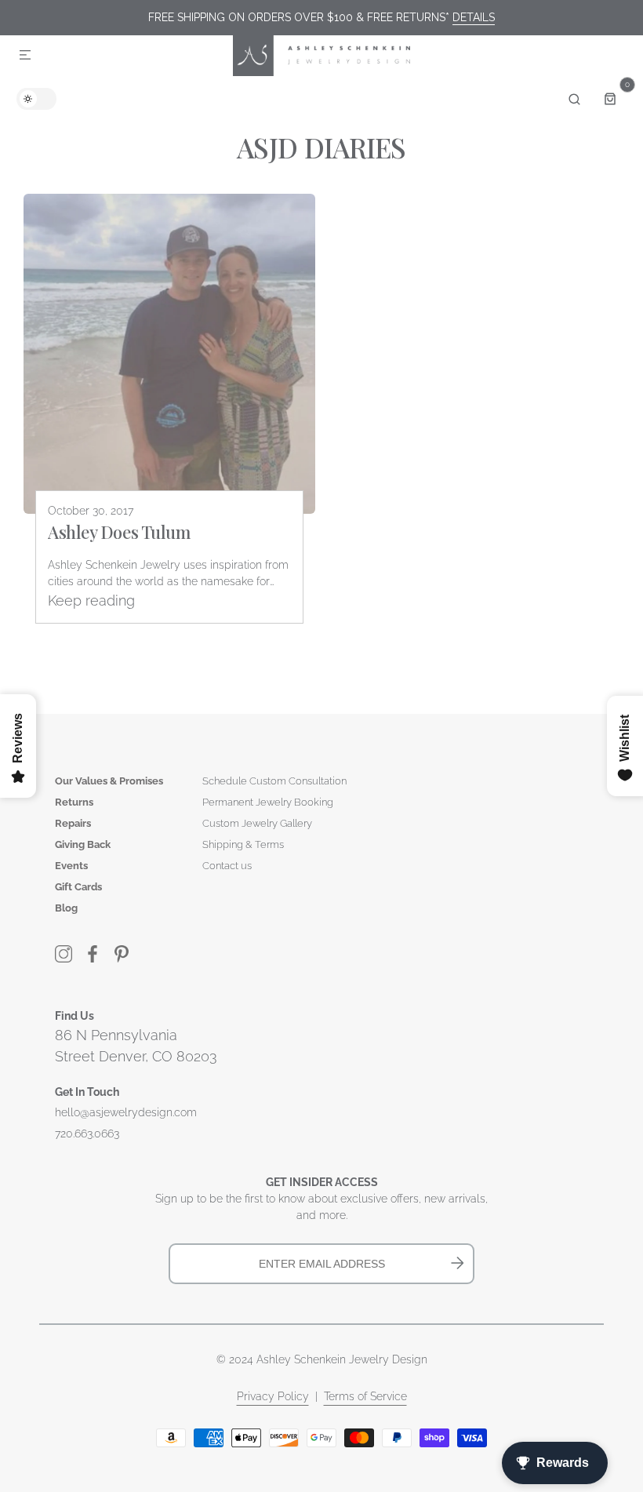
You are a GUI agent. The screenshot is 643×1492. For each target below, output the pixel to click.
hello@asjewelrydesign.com (126, 1112)
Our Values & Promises (109, 781)
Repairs (73, 823)
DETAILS (473, 17)
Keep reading (91, 600)
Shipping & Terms (243, 844)
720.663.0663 (87, 1133)
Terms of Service (365, 1396)
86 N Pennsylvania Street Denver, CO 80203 (136, 1045)
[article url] (169, 354)
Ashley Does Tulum (119, 532)
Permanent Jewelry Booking (267, 802)
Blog (66, 908)
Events (71, 866)
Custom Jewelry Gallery (257, 823)
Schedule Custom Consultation (274, 781)
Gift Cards (78, 887)
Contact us (227, 866)
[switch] (36, 99)
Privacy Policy (273, 1396)
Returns (74, 802)
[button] (25, 55)
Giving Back (83, 844)
